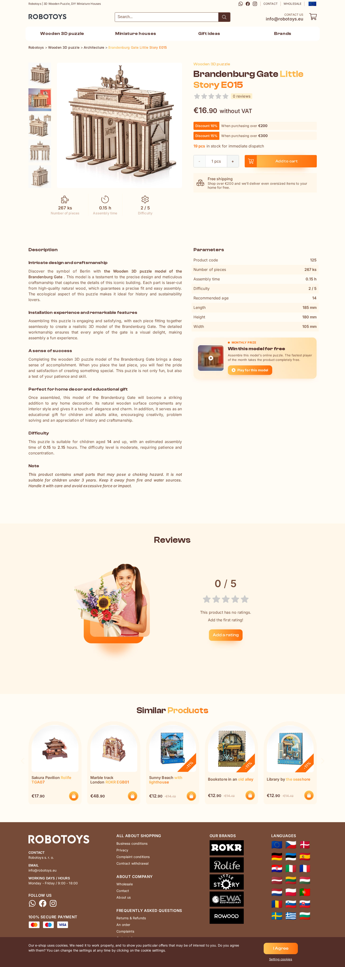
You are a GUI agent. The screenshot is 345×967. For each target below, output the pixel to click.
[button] (312, 4)
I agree (280, 948)
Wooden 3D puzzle (62, 33)
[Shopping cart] (313, 16)
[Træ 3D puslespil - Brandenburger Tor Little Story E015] (304, 844)
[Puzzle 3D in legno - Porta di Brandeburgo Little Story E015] (290, 868)
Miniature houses (135, 33)
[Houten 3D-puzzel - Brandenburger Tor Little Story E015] (276, 892)
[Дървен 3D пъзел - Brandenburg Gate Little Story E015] (304, 915)
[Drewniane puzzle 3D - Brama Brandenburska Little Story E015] (290, 892)
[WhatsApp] (240, 4)
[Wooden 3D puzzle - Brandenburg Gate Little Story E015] (39, 74)
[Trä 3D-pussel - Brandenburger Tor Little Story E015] (276, 915)
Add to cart (287, 161)
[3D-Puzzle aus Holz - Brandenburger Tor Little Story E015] (276, 856)
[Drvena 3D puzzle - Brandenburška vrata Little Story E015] (276, 868)
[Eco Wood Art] (227, 900)
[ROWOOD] (227, 917)
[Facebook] (247, 4)
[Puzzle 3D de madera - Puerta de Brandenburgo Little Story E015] (304, 856)
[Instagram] (254, 4)
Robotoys (34, 15)
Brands (282, 33)
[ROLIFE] (227, 865)
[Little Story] (227, 883)
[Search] (224, 17)
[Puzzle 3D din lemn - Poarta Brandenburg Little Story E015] (276, 904)
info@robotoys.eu (285, 19)
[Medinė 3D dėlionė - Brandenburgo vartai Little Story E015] (290, 880)
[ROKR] (227, 848)
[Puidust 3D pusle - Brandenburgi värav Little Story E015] (290, 856)
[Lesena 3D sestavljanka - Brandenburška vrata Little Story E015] (290, 904)
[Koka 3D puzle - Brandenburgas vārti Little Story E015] (276, 880)
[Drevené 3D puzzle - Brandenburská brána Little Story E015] (304, 904)
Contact (270, 3)
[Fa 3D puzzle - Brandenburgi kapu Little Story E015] (304, 880)
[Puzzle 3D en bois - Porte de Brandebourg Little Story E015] (304, 868)
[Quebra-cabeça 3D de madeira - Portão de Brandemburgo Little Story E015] (304, 892)
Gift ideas (209, 33)
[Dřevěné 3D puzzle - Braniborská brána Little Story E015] (290, 844)
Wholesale (292, 3)
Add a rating (226, 634)
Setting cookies (280, 959)
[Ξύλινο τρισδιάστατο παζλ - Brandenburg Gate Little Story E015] (290, 915)
